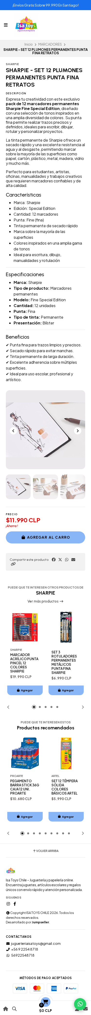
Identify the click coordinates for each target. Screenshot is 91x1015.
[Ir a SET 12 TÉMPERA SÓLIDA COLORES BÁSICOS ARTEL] (66, 753)
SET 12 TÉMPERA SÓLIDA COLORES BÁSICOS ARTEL (64, 787)
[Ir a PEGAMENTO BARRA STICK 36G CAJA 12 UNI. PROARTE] (25, 753)
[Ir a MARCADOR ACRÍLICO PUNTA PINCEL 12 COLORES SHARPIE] (25, 627)
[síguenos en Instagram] (8, 904)
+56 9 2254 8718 (24, 949)
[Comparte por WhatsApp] (66, 560)
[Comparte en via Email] (73, 560)
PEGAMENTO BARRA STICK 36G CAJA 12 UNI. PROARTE (24, 787)
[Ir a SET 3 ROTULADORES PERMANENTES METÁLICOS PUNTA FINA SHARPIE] (66, 627)
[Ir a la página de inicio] (5, 1009)
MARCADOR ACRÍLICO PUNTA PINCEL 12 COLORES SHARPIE (24, 663)
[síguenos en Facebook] (14, 904)
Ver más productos (43, 601)
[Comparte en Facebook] (53, 560)
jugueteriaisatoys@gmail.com (36, 943)
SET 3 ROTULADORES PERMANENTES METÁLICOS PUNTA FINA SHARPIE (64, 662)
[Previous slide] (13, 430)
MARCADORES (50, 44)
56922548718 (22, 955)
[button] (13, 564)
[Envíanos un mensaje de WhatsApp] (80, 1004)
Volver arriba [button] (47, 851)
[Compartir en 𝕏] (60, 560)
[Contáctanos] (85, 1009)
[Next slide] (77, 430)
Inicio (29, 44)
